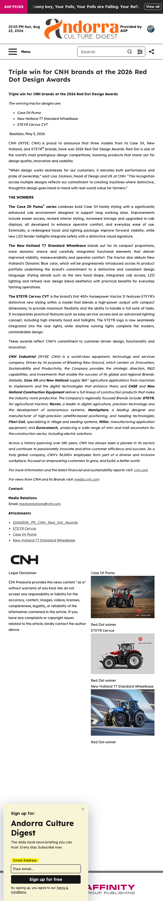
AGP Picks (13, 7)
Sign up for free (46, 879)
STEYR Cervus (24, 528)
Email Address (25, 860)
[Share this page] (152, 51)
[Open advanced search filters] (140, 52)
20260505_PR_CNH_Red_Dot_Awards (45, 522)
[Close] (83, 809)
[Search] (130, 52)
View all (152, 6)
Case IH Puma (25, 534)
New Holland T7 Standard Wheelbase (44, 540)
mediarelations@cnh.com (40, 504)
